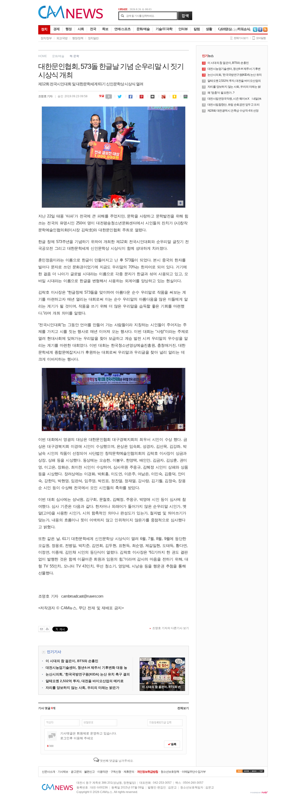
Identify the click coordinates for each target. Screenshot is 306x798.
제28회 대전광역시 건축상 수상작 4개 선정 (233, 110)
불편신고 (89, 771)
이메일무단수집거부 (193, 771)
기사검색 (185, 15)
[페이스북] (131, 95)
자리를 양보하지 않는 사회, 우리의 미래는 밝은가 (82, 688)
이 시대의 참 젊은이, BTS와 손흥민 (72, 661)
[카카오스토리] (175, 95)
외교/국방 (61, 38)
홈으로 (222, 29)
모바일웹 (261, 38)
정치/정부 (46, 38)
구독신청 (115, 771)
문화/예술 (58, 56)
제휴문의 (129, 771)
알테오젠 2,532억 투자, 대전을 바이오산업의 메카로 (85, 681)
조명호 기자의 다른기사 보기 (170, 628)
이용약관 (102, 771)
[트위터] (120, 95)
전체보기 (183, 708)
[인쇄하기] (47, 629)
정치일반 (93, 38)
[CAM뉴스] (70, 17)
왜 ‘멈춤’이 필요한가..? (221, 92)
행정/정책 (77, 38)
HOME (42, 56)
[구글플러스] (164, 95)
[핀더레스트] (142, 95)
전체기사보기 (241, 38)
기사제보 (63, 771)
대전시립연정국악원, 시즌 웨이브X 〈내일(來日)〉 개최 (235, 99)
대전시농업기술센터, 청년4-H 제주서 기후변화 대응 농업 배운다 (234, 69)
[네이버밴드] (186, 95)
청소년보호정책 (170, 771)
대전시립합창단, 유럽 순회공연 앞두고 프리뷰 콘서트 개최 (233, 105)
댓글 (104, 95)
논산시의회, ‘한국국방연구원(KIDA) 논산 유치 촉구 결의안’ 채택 (235, 75)
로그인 (233, 29)
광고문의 (76, 771)
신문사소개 (48, 771)
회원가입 (246, 29)
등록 (173, 744)
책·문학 (74, 56)
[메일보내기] (153, 95)
